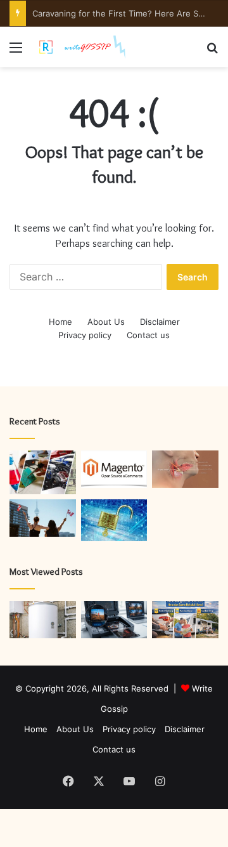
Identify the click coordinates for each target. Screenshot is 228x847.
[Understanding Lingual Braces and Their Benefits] (185, 469)
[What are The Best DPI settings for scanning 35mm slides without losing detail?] (114, 619)
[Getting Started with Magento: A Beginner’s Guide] (114, 469)
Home (60, 322)
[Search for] (212, 51)
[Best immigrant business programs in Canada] (43, 518)
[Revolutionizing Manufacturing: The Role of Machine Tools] (43, 472)
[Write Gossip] (82, 47)
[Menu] (16, 51)
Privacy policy (84, 335)
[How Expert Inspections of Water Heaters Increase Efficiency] (43, 619)
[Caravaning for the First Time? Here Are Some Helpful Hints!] (185, 619)
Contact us (148, 335)
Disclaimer (160, 322)
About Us (106, 322)
